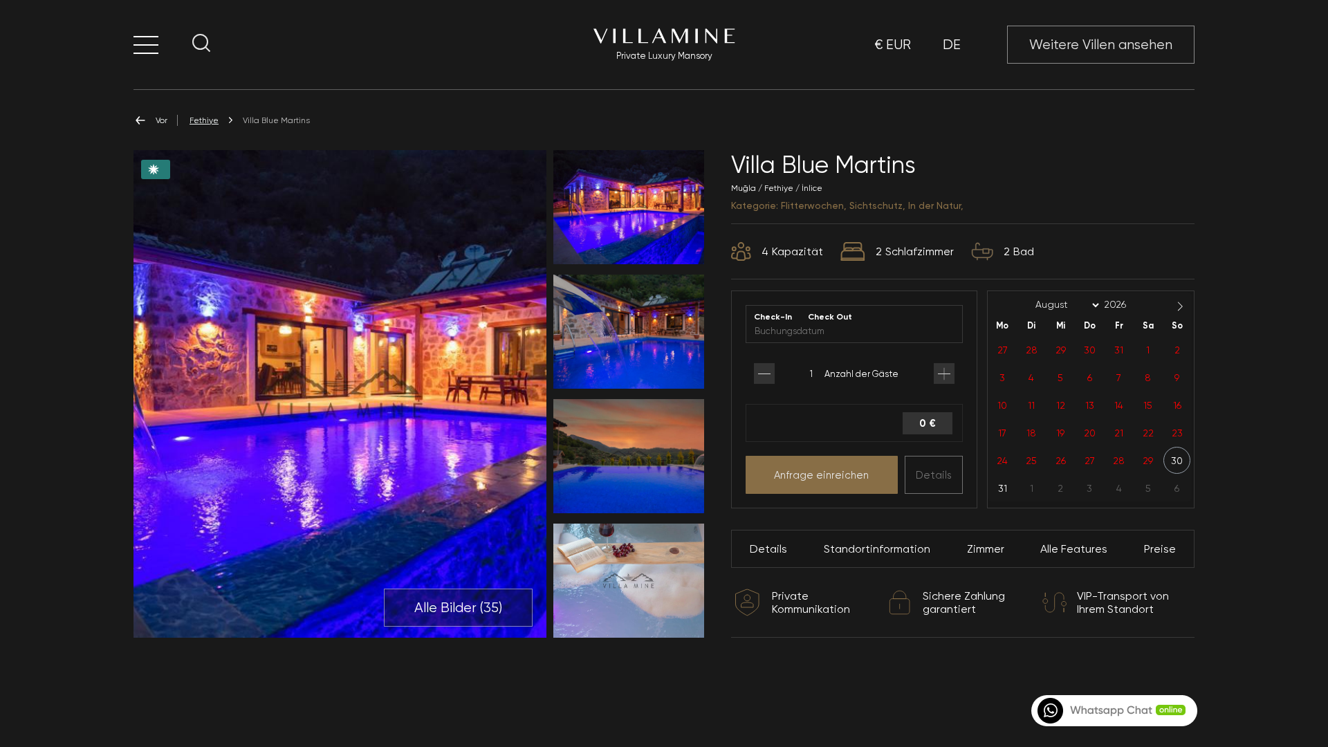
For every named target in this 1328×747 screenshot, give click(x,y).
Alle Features (1073, 548)
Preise (1160, 548)
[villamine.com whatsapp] (1113, 710)
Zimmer (985, 548)
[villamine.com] (145, 45)
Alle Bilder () (458, 608)
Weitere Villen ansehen (1100, 45)
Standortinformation (877, 548)
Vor (161, 120)
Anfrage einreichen (821, 475)
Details (934, 475)
